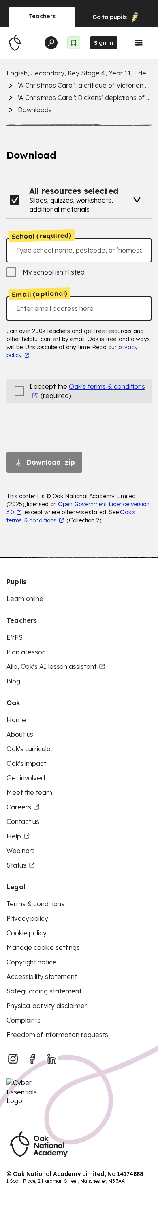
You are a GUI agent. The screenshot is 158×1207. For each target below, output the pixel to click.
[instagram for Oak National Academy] (12, 1058)
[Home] (14, 42)
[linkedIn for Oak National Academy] (51, 1058)
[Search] (51, 42)
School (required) (42, 236)
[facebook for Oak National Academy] (32, 1058)
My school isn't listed (54, 272)
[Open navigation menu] (138, 42)
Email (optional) (39, 294)
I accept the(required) (87, 390)
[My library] (73, 42)
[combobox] (79, 250)
